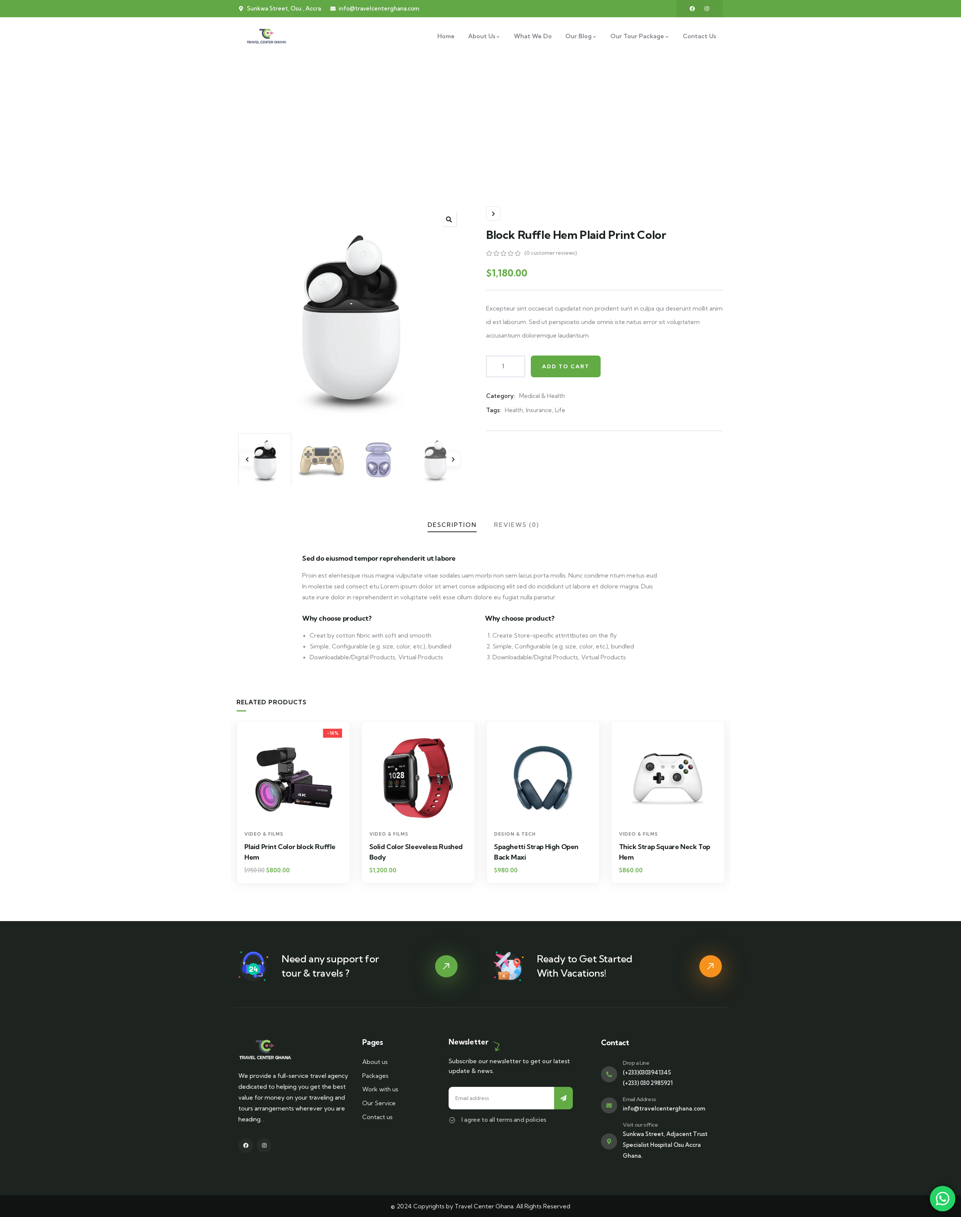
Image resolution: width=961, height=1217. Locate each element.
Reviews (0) (516, 524)
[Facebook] (692, 8)
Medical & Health (542, 395)
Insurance (539, 410)
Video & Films (263, 834)
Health (514, 410)
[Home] (266, 36)
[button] (453, 459)
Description (452, 524)
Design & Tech (515, 834)
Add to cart (565, 366)
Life (560, 410)
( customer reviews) (550, 252)
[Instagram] (706, 8)
